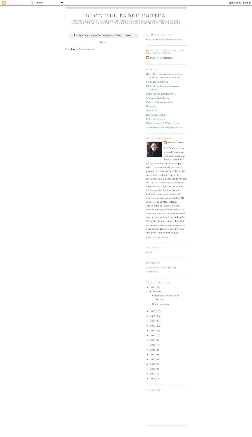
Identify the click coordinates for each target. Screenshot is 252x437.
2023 (153, 311)
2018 (153, 335)
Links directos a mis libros (159, 267)
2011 (153, 369)
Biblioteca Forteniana (161, 57)
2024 (153, 287)
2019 (153, 330)
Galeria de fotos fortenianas (159, 102)
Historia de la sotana (156, 114)
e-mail (149, 252)
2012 (153, 364)
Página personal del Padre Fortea (162, 123)
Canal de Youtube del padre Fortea (163, 39)
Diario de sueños (160, 304)
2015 (153, 349)
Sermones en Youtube (157, 81)
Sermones (151, 271)
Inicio (103, 42)
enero (156, 291)
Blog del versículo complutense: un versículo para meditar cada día (164, 75)
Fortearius (151, 106)
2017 (153, 340)
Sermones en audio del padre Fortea (164, 127)
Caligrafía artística (155, 119)
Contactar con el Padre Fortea (161, 93)
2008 (153, 378)
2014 (153, 354)
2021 (153, 320)
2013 (153, 359)
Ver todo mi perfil (157, 238)
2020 (153, 325)
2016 (153, 344)
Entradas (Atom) (87, 49)
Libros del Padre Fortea (157, 98)
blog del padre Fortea (126, 15)
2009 (153, 373)
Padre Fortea (176, 143)
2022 (153, 316)
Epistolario (151, 110)
